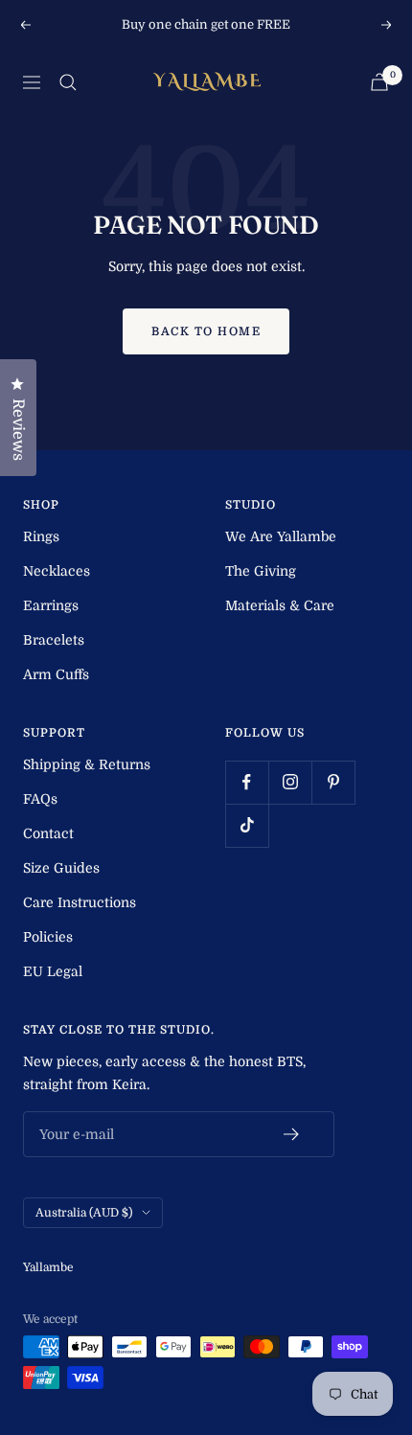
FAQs (40, 799)
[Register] (291, 1134)
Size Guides (61, 868)
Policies (48, 937)
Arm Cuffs (56, 674)
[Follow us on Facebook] (246, 782)
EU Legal (52, 971)
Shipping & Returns (86, 764)
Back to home (206, 331)
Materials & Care (279, 605)
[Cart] (379, 82)
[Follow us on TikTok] (246, 825)
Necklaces (56, 571)
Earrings (51, 605)
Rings (41, 536)
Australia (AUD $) (83, 1212)
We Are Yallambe (280, 536)
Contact (48, 833)
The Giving (260, 571)
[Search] (68, 82)
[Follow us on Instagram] (289, 782)
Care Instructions (79, 902)
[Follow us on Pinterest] (333, 782)
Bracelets (53, 640)
